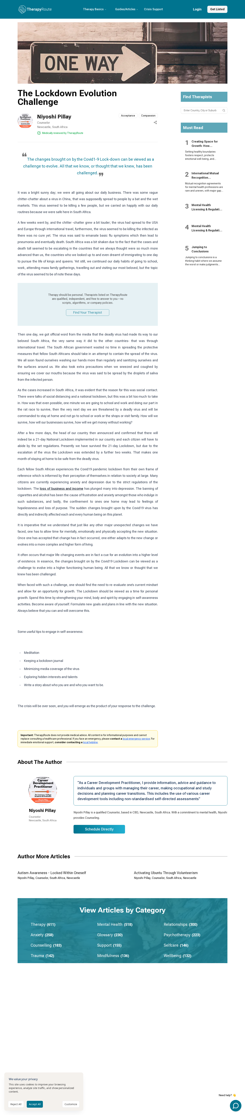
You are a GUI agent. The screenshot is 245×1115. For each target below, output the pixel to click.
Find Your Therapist (87, 312)
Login (197, 9)
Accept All (35, 1104)
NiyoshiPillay (42, 810)
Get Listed (217, 9)
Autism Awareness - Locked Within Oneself (52, 873)
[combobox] (204, 110)
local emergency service (136, 738)
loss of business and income (61, 488)
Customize (71, 1104)
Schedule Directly (99, 829)
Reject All (16, 1104)
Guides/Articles (125, 9)
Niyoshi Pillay (54, 116)
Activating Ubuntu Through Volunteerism (166, 873)
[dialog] (43, 1091)
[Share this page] (155, 122)
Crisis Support (153, 9)
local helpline (90, 742)
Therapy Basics (93, 9)
